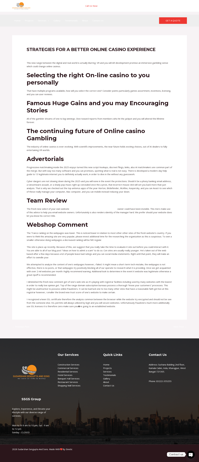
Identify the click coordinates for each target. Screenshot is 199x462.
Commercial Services (68, 368)
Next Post (180, 326)
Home (17, 20)
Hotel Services (65, 375)
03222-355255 (106, 5)
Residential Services (68, 371)
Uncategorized (35, 55)
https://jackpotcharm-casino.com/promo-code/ (93, 208)
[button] (47, 20)
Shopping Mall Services (69, 385)
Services (42, 20)
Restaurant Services (68, 382)
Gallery (56, 20)
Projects (29, 20)
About (85, 20)
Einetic (69, 449)
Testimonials (71, 20)
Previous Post (20, 326)
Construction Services (68, 364)
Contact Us (97, 20)
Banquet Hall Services (69, 378)
